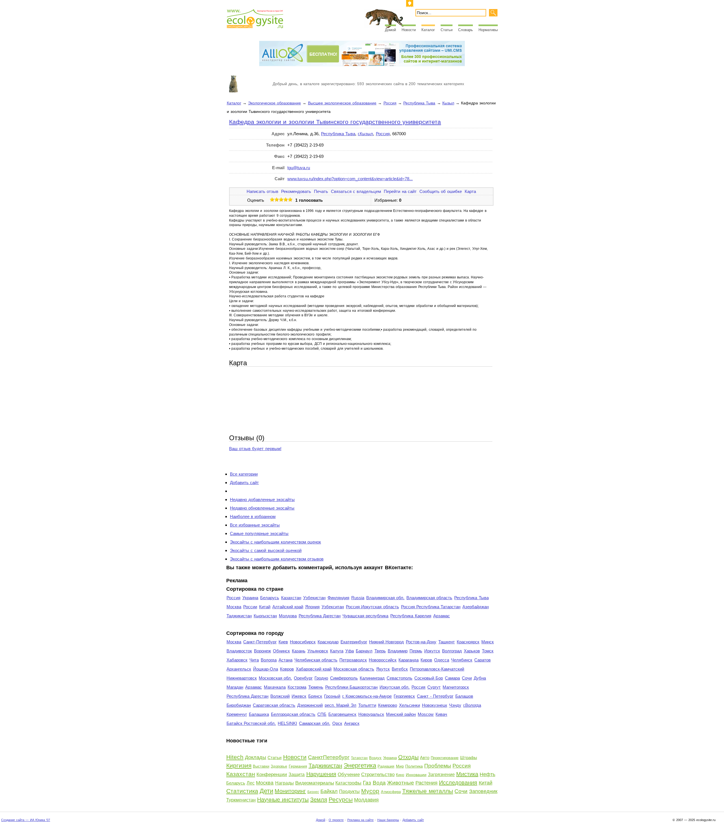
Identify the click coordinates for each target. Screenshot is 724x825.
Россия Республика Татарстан (430, 606)
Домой (390, 30)
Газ (367, 783)
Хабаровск (237, 660)
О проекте (336, 820)
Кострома (297, 687)
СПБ (321, 714)
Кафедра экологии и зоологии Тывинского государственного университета (335, 122)
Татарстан (359, 758)
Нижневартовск (242, 678)
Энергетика (360, 765)
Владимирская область (429, 597)
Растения (426, 783)
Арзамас (441, 615)
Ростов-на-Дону (421, 641)
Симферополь (344, 678)
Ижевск (299, 696)
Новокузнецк (434, 705)
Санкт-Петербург (260, 641)
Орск (337, 723)
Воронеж (262, 650)
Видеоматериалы (314, 783)
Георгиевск (404, 696)
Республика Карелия (410, 615)
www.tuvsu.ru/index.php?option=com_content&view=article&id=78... (350, 178)
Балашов (464, 696)
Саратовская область (274, 705)
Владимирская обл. (385, 597)
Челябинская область (315, 660)
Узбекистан (314, 597)
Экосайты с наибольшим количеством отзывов (277, 559)
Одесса (441, 660)
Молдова (288, 615)
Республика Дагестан (320, 615)
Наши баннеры (388, 820)
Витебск (400, 669)
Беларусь (269, 597)
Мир (400, 766)
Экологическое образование (274, 103)
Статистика (242, 791)
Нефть (487, 774)
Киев (283, 641)
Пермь (416, 650)
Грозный (332, 696)
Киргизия (238, 765)
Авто (424, 757)
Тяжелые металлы (427, 791)
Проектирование (444, 758)
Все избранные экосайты (255, 525)
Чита (254, 660)
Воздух (375, 758)
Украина (250, 597)
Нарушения (321, 774)
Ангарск (351, 723)
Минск (487, 641)
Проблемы (437, 766)
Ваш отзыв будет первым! (255, 448)
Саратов (482, 660)
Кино (400, 775)
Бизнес (313, 792)
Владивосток (239, 650)
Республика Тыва (419, 103)
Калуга (336, 650)
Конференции (272, 774)
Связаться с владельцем (356, 191)
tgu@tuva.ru (298, 167)
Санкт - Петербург (435, 696)
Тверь (380, 650)
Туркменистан (241, 800)
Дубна (480, 678)
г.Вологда (472, 705)
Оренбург (303, 678)
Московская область (353, 669)
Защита (296, 774)
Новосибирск (303, 641)
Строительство (378, 774)
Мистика (467, 774)
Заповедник (483, 791)
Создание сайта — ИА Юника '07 (25, 820)
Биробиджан (239, 705)
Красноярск (468, 641)
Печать (321, 191)
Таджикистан (239, 615)
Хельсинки (409, 705)
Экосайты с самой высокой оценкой (265, 550)
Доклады (255, 757)
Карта (470, 191)
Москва (234, 606)
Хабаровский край (313, 669)
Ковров (287, 669)
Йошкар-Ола (265, 669)
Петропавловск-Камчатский (437, 669)
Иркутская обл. (395, 687)
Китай (264, 606)
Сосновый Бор (428, 678)
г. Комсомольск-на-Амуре (367, 696)
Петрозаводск (353, 660)
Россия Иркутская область (372, 606)
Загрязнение (441, 774)
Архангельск (239, 669)
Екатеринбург (354, 641)
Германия (298, 766)
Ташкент (446, 641)
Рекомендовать (296, 191)
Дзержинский (310, 705)
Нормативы (488, 30)
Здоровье (279, 766)
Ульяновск (317, 650)
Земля (318, 799)
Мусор (370, 791)
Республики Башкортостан (351, 687)
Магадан (235, 687)
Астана (285, 660)
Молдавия (366, 800)
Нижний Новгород (386, 641)
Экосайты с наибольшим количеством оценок (275, 542)
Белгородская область (293, 714)
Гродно (321, 678)
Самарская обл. (314, 723)
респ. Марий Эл (340, 705)
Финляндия (338, 597)
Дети (266, 790)
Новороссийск (383, 660)
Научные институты (283, 799)
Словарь (465, 30)
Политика (414, 766)
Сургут (434, 687)
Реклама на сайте (360, 820)
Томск (488, 650)
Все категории (244, 474)
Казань (298, 650)
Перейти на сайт (400, 191)
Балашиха (259, 714)
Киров (426, 660)
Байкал (329, 791)
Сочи (467, 678)
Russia (357, 597)
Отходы (408, 757)
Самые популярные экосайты (259, 533)
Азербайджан (475, 606)
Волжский (280, 696)
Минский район (401, 714)
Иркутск (432, 650)
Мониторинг (290, 791)
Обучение (349, 774)
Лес (251, 783)
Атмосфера (391, 792)
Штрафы (468, 757)
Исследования (458, 782)
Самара (452, 678)
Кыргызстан (265, 615)
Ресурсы (341, 799)
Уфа (349, 650)
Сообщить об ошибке (440, 191)
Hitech (235, 757)
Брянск (315, 696)
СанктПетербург (329, 757)
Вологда (269, 660)
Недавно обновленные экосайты (262, 508)
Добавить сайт (244, 482)
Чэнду (455, 705)
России (250, 606)
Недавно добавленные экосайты (262, 499)
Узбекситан (333, 606)
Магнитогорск (456, 687)
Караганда (408, 660)
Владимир (398, 650)
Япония (312, 606)
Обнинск (281, 650)
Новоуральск (371, 714)
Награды (284, 783)
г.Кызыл (365, 133)
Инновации (416, 774)
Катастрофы (348, 783)
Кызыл (448, 103)
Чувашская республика (365, 615)
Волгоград (452, 650)
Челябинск (461, 660)
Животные (400, 783)
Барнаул (364, 650)
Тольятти (367, 705)
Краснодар (328, 641)
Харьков (472, 650)
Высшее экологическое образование (342, 103)
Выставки (261, 766)
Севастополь (399, 678)
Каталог (428, 30)
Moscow (426, 714)
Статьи (447, 30)
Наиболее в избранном (252, 516)
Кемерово (387, 705)
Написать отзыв (262, 191)
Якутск (383, 669)
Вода (379, 783)
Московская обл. (275, 678)
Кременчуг (237, 714)
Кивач (441, 714)
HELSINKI (287, 723)
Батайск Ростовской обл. (251, 723)
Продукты (349, 791)
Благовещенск (342, 714)
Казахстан (291, 597)
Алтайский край (287, 606)
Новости (409, 30)
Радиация (386, 766)
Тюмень (315, 687)
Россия (390, 103)
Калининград (372, 678)
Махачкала (275, 687)
